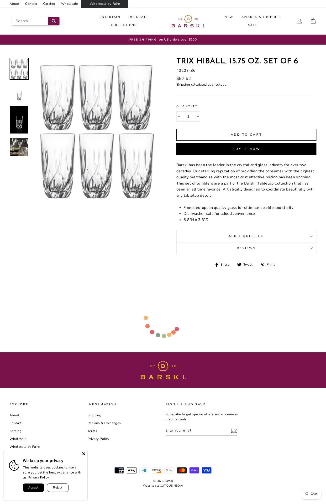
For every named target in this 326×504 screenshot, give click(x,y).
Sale (253, 25)
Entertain (110, 17)
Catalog (49, 3)
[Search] (53, 21)
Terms (92, 431)
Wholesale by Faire (105, 3)
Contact (31, 3)
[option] (163, 39)
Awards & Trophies (261, 17)
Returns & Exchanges (104, 423)
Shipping (183, 84)
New (229, 17)
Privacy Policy (98, 439)
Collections (124, 25)
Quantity (187, 106)
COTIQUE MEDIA (171, 486)
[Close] (83, 453)
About (14, 3)
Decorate (138, 17)
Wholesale (69, 3)
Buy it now (246, 149)
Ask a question (246, 236)
